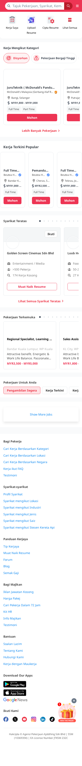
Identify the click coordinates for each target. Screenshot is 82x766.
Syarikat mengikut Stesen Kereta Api (29, 527)
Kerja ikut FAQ (13, 469)
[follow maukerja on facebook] (5, 720)
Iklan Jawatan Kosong (18, 592)
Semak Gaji (11, 573)
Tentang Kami (13, 651)
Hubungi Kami (13, 657)
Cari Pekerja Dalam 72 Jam (21, 605)
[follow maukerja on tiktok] (52, 720)
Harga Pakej (11, 598)
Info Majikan (12, 618)
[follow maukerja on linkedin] (42, 720)
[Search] (68, 6)
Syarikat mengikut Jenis (19, 514)
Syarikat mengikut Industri (22, 507)
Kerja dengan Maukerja (20, 664)
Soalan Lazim (12, 644)
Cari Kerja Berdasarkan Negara (25, 462)
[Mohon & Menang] (67, 712)
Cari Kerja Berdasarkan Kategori (26, 449)
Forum (7, 560)
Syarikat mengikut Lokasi (20, 501)
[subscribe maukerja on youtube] (24, 720)
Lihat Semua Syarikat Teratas (39, 301)
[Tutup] (74, 700)
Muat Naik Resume (16, 553)
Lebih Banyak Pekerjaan (39, 131)
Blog (6, 566)
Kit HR (7, 612)
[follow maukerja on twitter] (15, 720)
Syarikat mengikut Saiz (19, 521)
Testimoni (10, 475)
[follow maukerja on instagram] (33, 720)
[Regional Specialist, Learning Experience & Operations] (29, 345)
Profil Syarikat (12, 494)
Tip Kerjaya (11, 546)
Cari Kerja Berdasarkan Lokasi (24, 455)
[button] (70, 25)
